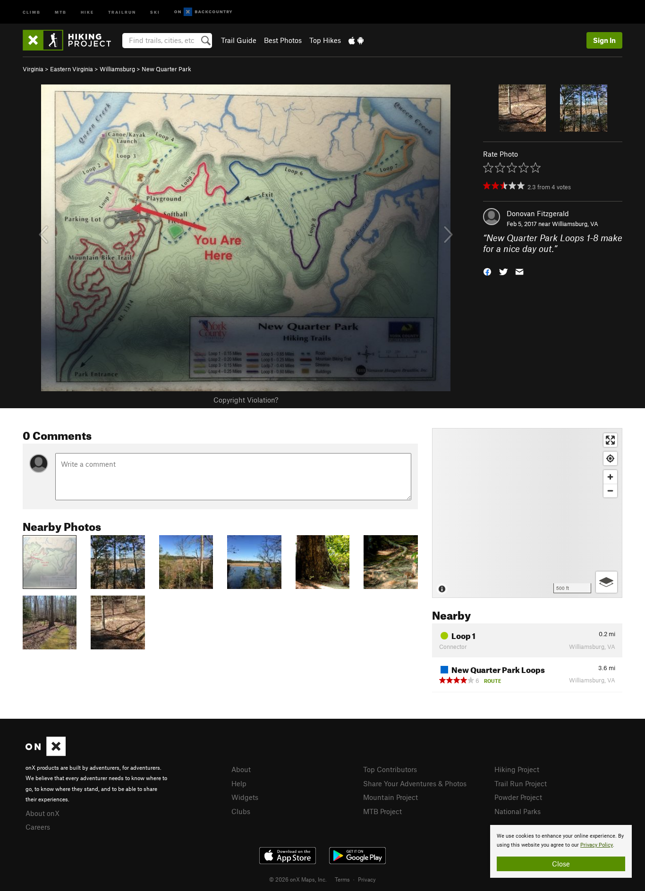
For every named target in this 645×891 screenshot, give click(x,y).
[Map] (527, 513)
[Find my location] (610, 458)
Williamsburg (117, 69)
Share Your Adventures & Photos (415, 783)
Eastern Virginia (71, 69)
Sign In (604, 40)
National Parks (517, 811)
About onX (42, 813)
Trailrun (122, 11)
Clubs (240, 811)
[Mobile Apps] (356, 40)
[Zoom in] (610, 477)
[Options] (606, 582)
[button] (487, 270)
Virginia (33, 69)
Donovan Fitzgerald (538, 213)
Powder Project (518, 797)
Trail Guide (238, 40)
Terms (342, 879)
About (241, 769)
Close (561, 863)
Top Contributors (390, 769)
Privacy (367, 879)
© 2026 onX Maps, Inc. (298, 879)
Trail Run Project (520, 783)
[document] (561, 851)
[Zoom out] (610, 490)
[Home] (71, 40)
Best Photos (283, 40)
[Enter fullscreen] (610, 440)
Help (238, 783)
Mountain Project (390, 797)
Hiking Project (516, 769)
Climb (32, 11)
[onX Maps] (45, 753)
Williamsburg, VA (575, 223)
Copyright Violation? (245, 399)
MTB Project (382, 811)
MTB (61, 11)
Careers (37, 827)
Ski (155, 11)
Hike (87, 11)
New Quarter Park (166, 69)
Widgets (244, 797)
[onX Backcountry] (203, 12)
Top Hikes (325, 40)
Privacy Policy (596, 845)
